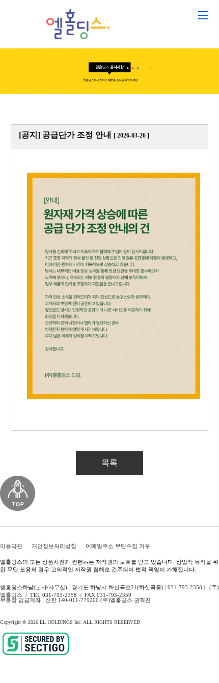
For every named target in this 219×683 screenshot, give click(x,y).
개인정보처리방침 (54, 546)
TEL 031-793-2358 (53, 595)
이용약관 (11, 546)
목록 (109, 462)
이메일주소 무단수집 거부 (118, 546)
